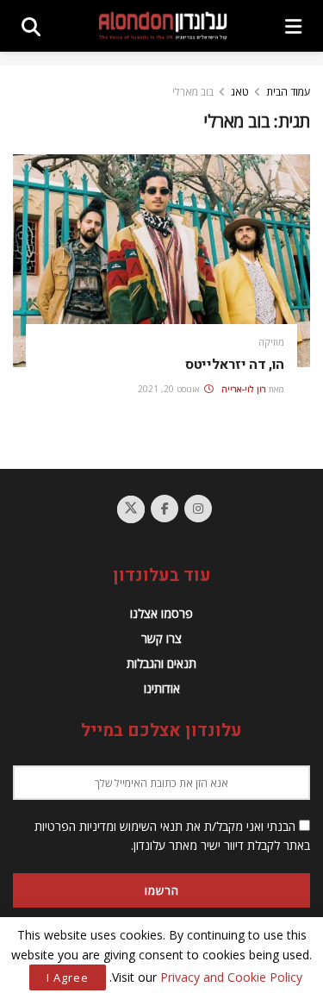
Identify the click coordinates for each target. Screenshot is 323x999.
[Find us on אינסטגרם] (198, 508)
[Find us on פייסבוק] (164, 508)
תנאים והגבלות (161, 663)
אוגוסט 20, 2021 (170, 389)
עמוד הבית (288, 91)
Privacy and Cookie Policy (231, 977)
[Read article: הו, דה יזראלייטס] (161, 260)
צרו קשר (161, 638)
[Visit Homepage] (162, 25)
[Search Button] (31, 26)
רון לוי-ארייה (243, 389)
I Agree (68, 977)
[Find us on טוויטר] (131, 509)
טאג (240, 91)
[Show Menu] (293, 26)
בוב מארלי (193, 91)
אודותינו (162, 688)
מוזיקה (271, 342)
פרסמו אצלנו (161, 613)
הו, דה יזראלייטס (234, 364)
